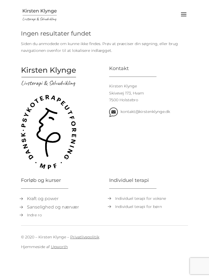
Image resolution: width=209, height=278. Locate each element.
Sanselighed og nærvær (53, 207)
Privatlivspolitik (84, 237)
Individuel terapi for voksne (140, 198)
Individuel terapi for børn (138, 206)
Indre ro (34, 215)
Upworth (59, 246)
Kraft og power (43, 198)
